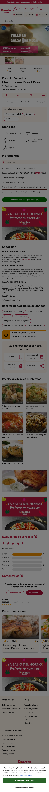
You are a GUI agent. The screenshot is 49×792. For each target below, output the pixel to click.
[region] (24, 778)
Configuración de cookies (24, 787)
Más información (26, 775)
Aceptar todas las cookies (24, 780)
